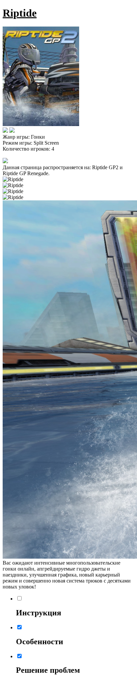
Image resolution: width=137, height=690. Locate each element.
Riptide (20, 13)
